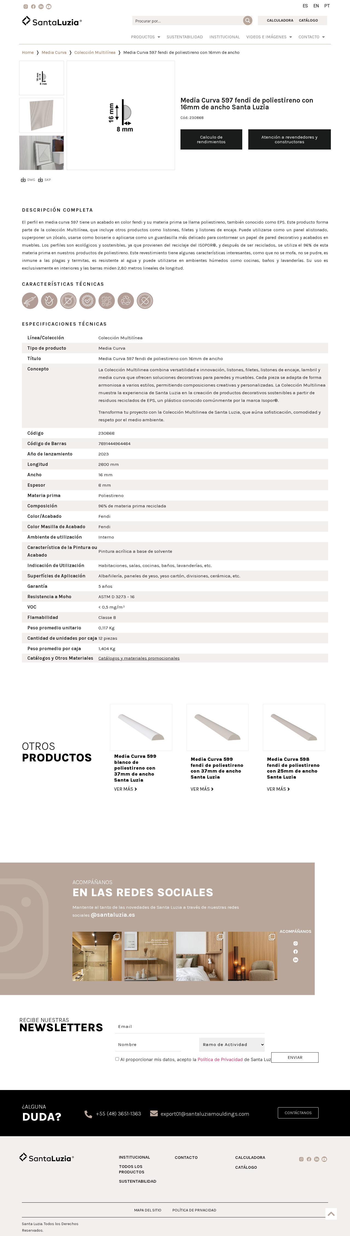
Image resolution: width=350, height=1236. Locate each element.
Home (28, 52)
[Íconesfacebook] (295, 952)
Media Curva (54, 52)
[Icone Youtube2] (48, 6)
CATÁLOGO (308, 20)
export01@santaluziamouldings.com (205, 1114)
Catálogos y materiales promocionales (139, 658)
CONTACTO (186, 1157)
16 (100, 474)
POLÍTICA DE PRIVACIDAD (194, 1210)
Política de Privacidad (220, 1059)
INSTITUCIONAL (224, 36)
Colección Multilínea (94, 52)
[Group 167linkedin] (295, 960)
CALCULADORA (280, 20)
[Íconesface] (33, 6)
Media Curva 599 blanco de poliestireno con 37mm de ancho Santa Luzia (135, 768)
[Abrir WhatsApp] (334, 1222)
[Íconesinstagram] (295, 943)
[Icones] (26, 6)
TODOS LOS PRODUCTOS (131, 1169)
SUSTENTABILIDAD (185, 36)
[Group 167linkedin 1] (41, 6)
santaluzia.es (97, 937)
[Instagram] (116, 976)
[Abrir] (97, 956)
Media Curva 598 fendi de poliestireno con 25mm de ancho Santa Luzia (293, 768)
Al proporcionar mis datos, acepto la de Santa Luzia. (198, 1059)
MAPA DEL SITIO (147, 1210)
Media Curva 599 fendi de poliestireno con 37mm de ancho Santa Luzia (217, 768)
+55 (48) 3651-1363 (118, 1114)
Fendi (104, 516)
